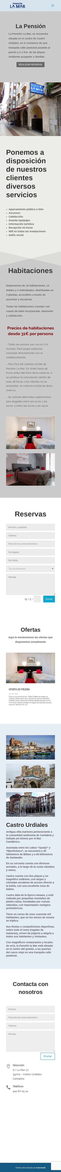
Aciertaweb (41, 1168)
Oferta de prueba (19, 689)
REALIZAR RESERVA (30, 64)
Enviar (49, 599)
